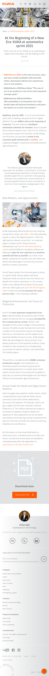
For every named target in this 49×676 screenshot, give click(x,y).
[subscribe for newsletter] (44, 559)
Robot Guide (6, 618)
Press (4, 586)
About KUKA (6, 580)
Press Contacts (7, 609)
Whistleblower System (10, 593)
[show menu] (44, 4)
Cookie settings (7, 660)
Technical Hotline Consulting (11, 602)
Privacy (33, 656)
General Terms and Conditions (12, 574)
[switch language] (30, 4)
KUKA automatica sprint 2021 (22, 31)
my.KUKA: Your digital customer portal (15, 634)
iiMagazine (6, 590)
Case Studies (6, 622)
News (5, 31)
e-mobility (33, 140)
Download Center (8, 641)
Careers (5, 577)
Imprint (26, 656)
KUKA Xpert (6, 638)
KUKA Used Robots (9, 625)
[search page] (20, 4)
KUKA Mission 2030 (12, 75)
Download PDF (22, 495)
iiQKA (26, 234)
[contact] (25, 4)
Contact (5, 606)
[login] (35, 4)
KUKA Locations (8, 583)
